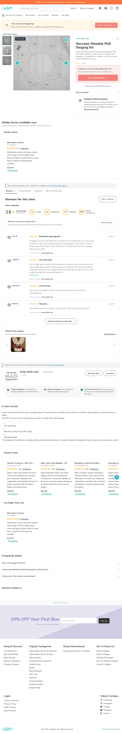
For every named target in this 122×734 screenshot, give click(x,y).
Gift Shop (66, 15)
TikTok (105, 713)
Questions (38, 191)
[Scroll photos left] (7, 344)
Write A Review (107, 199)
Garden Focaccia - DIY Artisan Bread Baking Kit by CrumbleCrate (23, 463)
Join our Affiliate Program (107, 661)
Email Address (69, 620)
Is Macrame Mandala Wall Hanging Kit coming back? (25, 569)
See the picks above (56, 365)
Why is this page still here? (14, 563)
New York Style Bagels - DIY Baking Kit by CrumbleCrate (57, 463)
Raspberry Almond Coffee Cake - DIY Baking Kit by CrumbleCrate (90, 463)
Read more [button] (34, 275)
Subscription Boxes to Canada (76, 651)
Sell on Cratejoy (87, 8)
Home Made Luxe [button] (47, 253)
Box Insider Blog (11, 654)
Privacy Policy (10, 704)
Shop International (73, 646)
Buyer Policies (10, 710)
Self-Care (33, 674)
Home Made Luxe (82, 38)
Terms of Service (11, 700)
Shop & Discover (13, 646)
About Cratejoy (102, 651)
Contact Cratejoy (103, 664)
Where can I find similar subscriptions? (19, 576)
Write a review (106, 223)
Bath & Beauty (35, 671)
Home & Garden (36, 681)
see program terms (91, 109)
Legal (7, 696)
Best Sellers (30, 15)
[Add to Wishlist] (36, 141)
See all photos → (110, 334)
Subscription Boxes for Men (41, 654)
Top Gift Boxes (10, 651)
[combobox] (41, 8)
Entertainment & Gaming (40, 661)
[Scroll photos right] (114, 344)
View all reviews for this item (60, 321)
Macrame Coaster (15, 142)
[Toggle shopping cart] (117, 8)
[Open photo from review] (18, 344)
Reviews (10, 191)
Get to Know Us (105, 646)
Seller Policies (10, 707)
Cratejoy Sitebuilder (104, 657)
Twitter (105, 706)
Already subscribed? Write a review (98, 86)
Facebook (106, 700)
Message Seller (93, 373)
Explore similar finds (105, 25)
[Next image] (66, 63)
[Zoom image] (66, 39)
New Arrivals (43, 15)
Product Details (25, 191)
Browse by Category (14, 15)
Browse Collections (12, 661)
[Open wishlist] (111, 8)
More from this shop (54, 191)
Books (32, 667)
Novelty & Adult (36, 684)
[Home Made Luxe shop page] (11, 376)
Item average (21, 211)
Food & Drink (35, 664)
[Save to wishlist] (118, 38)
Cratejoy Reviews (11, 664)
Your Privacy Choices (111, 729)
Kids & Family (35, 657)
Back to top (61, 603)
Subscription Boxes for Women (42, 651)
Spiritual (32, 677)
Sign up (104, 621)
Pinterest (106, 710)
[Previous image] (17, 63)
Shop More (110, 373)
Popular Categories (40, 646)
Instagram (106, 703)
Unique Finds (35, 687)
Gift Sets (55, 15)
